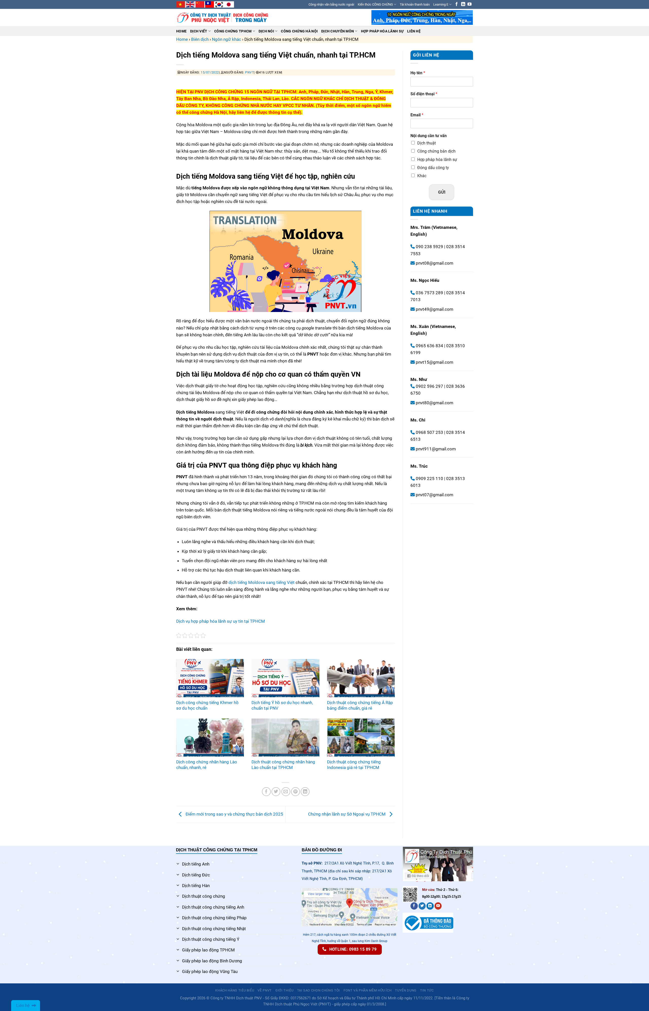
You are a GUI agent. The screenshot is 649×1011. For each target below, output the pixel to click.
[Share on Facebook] (266, 791)
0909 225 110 (429, 478)
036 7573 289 (429, 293)
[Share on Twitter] (276, 791)
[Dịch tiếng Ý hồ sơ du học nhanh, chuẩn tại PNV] (285, 678)
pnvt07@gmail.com (434, 495)
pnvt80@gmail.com (434, 402)
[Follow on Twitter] (422, 906)
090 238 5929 (429, 246)
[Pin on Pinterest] (295, 791)
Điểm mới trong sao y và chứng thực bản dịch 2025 (234, 814)
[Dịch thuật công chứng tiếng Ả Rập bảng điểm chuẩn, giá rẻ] (361, 678)
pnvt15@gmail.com (434, 362)
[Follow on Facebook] (457, 4)
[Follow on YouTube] (469, 4)
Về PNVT (265, 990)
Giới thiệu (284, 990)
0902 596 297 (429, 386)
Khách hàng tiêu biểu (234, 990)
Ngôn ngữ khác (226, 39)
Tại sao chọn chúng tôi (318, 990)
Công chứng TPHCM (232, 31)
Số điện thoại (423, 93)
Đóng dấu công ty (433, 167)
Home (181, 31)
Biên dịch (200, 39)
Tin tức (427, 990)
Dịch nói (266, 31)
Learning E (440, 4)
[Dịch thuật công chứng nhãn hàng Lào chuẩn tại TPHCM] (285, 738)
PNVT (249, 72)
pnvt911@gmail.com (436, 448)
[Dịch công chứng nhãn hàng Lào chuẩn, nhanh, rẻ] (210, 738)
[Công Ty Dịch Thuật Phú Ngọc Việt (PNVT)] (222, 17)
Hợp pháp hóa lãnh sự (437, 159)
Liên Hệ (414, 31)
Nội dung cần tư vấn (428, 136)
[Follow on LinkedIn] (463, 4)
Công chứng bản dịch (436, 151)
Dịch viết (198, 31)
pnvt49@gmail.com (434, 309)
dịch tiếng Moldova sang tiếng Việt (261, 582)
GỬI (441, 192)
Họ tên (417, 72)
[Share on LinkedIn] (305, 791)
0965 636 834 (429, 345)
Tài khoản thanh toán (415, 4)
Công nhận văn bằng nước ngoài (331, 4)
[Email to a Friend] (285, 791)
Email (416, 115)
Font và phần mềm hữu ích (368, 990)
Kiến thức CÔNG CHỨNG (375, 4)
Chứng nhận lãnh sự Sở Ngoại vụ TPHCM (347, 814)
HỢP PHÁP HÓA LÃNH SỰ (382, 31)
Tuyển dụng (406, 990)
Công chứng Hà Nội (299, 31)
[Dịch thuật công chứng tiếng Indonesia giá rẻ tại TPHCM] (361, 738)
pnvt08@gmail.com (434, 263)
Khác (421, 175)
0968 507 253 (429, 432)
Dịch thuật (426, 143)
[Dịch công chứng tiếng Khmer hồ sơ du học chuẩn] (210, 678)
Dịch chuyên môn (337, 31)
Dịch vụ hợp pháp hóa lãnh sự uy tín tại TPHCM (220, 621)
